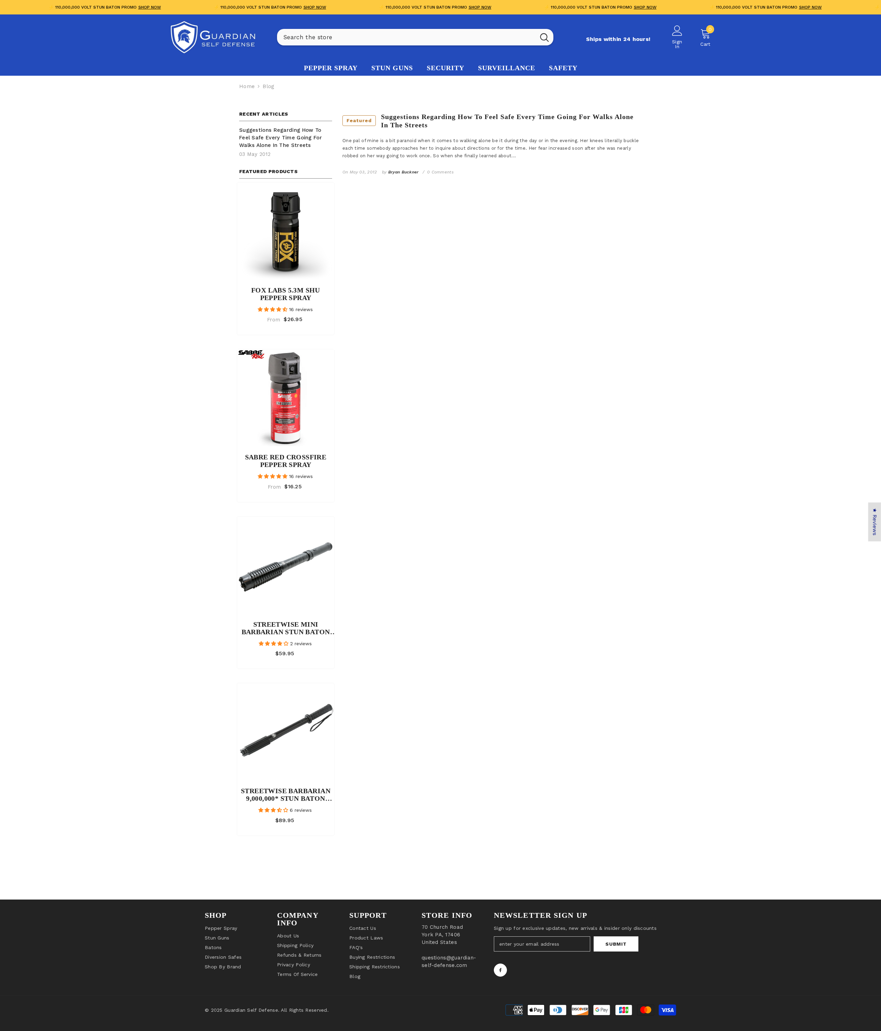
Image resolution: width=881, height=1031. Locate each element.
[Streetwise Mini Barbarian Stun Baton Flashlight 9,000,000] (285, 565)
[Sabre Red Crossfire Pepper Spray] (285, 397)
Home (247, 86)
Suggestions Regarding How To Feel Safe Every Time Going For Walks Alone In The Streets (490, 121)
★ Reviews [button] (875, 522)
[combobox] (406, 37)
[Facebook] (500, 970)
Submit (615, 944)
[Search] (415, 37)
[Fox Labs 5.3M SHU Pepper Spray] (285, 230)
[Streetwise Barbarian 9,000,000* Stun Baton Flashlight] (285, 731)
